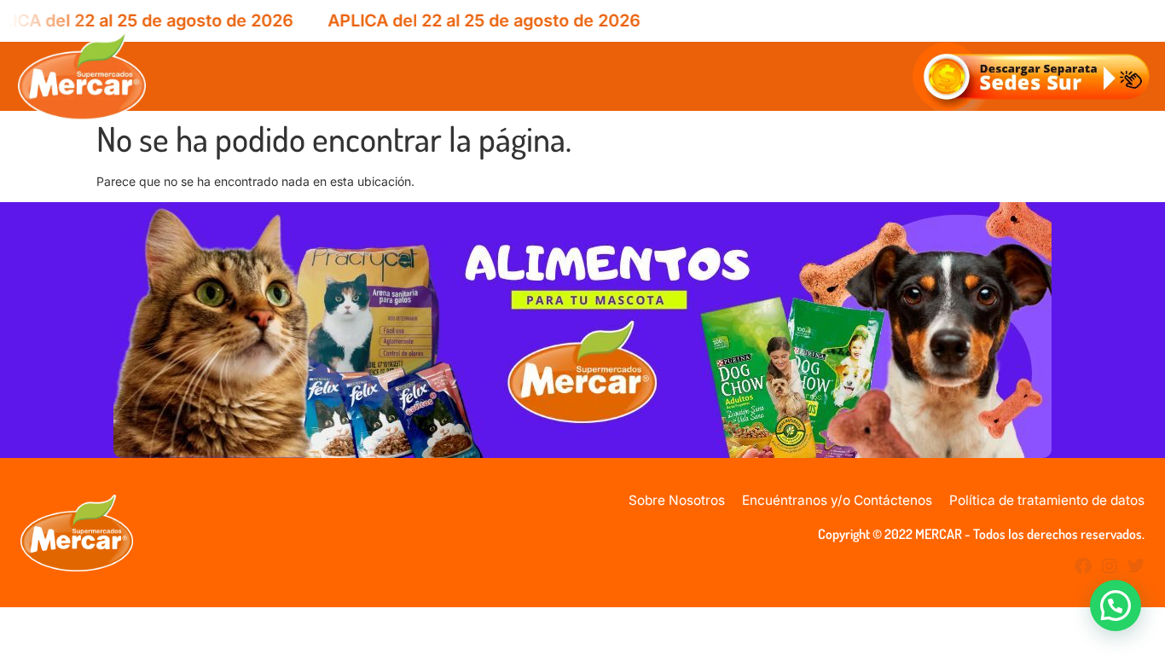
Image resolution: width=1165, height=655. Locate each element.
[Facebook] (1083, 566)
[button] (1115, 605)
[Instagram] (1109, 566)
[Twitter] (1136, 566)
